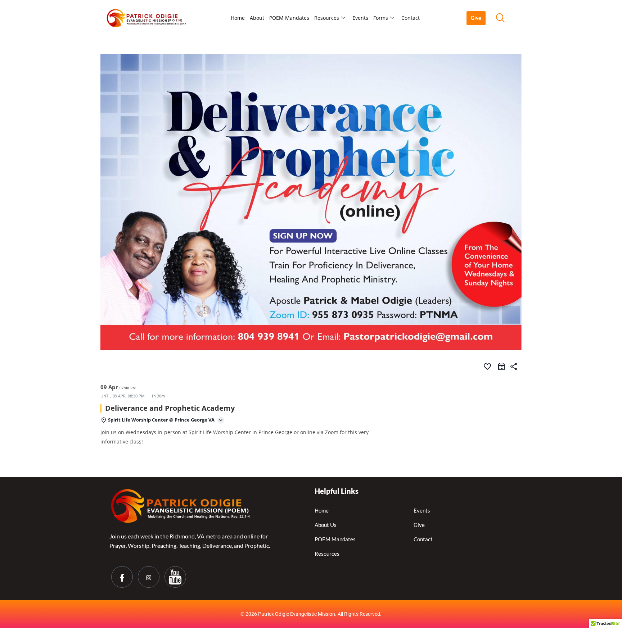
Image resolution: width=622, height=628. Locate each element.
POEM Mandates (289, 17)
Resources (326, 17)
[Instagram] (148, 577)
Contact (410, 17)
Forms (380, 17)
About (257, 17)
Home (238, 17)
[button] (500, 18)
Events (360, 17)
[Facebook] (122, 577)
